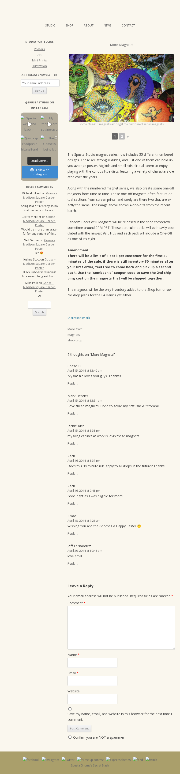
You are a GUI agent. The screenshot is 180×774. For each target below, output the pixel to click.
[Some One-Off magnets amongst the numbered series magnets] (121, 88)
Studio (50, 25)
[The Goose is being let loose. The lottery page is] (49, 144)
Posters (39, 49)
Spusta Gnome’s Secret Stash (90, 765)
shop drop (75, 340)
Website (74, 691)
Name (74, 655)
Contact (128, 25)
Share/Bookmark (79, 318)
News (107, 25)
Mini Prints (39, 60)
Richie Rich (76, 425)
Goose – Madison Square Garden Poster (40, 197)
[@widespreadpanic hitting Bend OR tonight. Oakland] (29, 144)
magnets (74, 334)
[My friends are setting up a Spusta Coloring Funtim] (49, 124)
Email (73, 673)
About (89, 25)
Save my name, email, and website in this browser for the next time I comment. (120, 717)
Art (39, 55)
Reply (71, 383)
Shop (69, 25)
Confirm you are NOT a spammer (98, 737)
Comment (77, 603)
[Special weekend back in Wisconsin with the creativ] (29, 124)
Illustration (39, 66)
